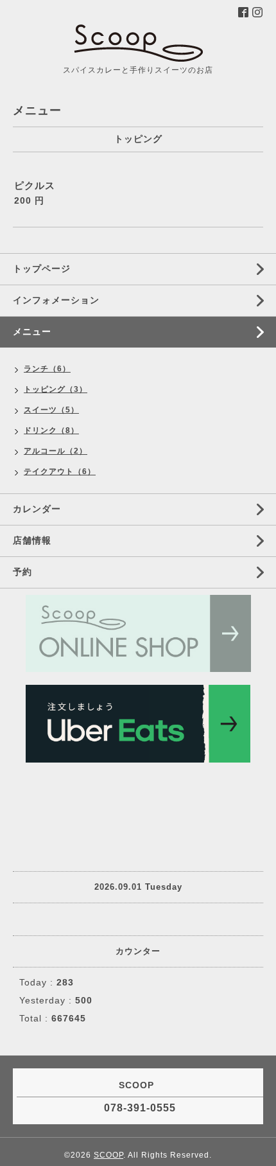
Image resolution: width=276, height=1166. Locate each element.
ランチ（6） (47, 368)
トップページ (42, 268)
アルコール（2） (55, 450)
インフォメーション (56, 300)
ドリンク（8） (51, 430)
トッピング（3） (55, 389)
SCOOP (108, 1155)
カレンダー (37, 509)
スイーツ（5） (51, 409)
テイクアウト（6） (60, 471)
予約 (22, 572)
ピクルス (34, 185)
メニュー (32, 331)
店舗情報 (32, 540)
